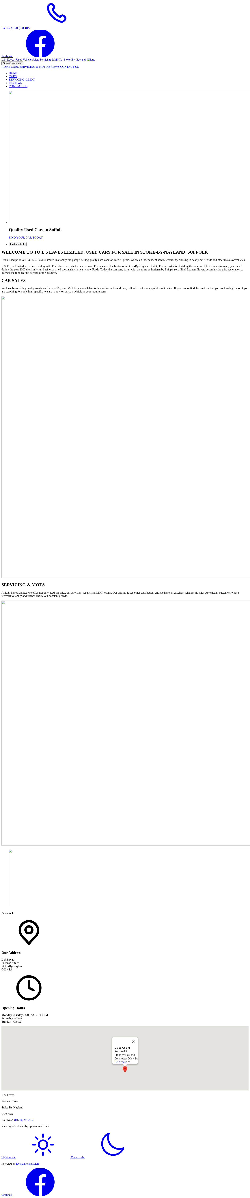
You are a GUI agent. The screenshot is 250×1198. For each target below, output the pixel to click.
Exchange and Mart (27, 1163)
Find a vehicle (17, 244)
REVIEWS (53, 66)
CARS (15, 66)
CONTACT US (69, 66)
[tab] (129, 244)
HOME (6, 66)
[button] (125, 1069)
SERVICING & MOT (33, 66)
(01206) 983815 (23, 1119)
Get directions (122, 1062)
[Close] (133, 1041)
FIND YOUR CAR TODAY (26, 237)
